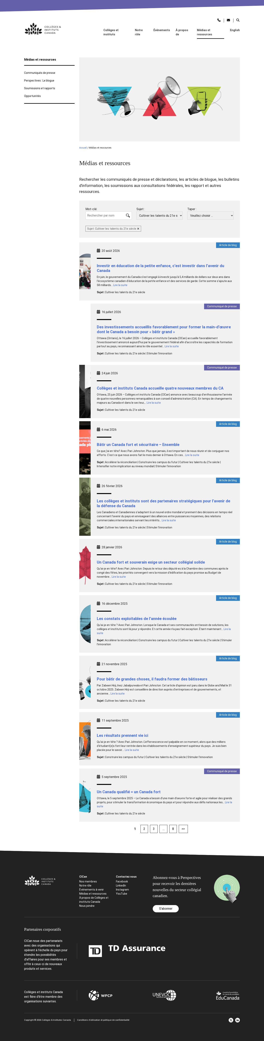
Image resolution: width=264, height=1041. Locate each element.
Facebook (122, 881)
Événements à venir (91, 889)
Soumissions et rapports (39, 88)
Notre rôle (139, 32)
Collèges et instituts (110, 32)
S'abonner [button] (165, 908)
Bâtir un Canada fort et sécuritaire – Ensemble (138, 444)
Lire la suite (120, 285)
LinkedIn (121, 885)
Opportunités (32, 96)
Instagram (122, 889)
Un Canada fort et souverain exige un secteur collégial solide (151, 562)
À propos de (182, 32)
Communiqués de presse (39, 72)
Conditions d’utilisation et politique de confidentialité (103, 1020)
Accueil (83, 147)
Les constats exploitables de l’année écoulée (136, 618)
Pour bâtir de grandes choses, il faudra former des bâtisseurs (152, 679)
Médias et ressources (204, 32)
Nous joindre (87, 905)
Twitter (231, 1020)
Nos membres (88, 881)
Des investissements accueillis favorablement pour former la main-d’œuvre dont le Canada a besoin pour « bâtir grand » (164, 329)
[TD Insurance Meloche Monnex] (103, 951)
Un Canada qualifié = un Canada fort (129, 792)
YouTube (121, 893)
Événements (161, 30)
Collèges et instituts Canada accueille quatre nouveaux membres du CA (160, 388)
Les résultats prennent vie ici (122, 735)
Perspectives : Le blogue (39, 80)
